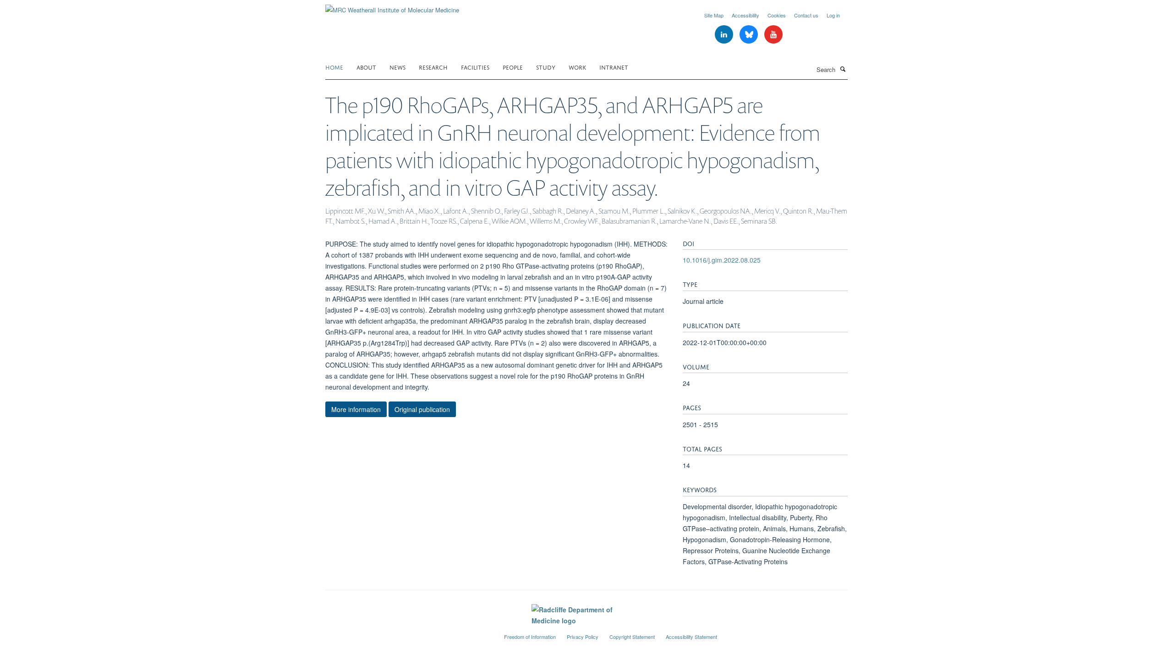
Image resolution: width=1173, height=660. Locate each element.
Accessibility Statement (691, 636)
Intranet (613, 66)
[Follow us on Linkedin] (725, 34)
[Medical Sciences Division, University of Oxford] (407, 633)
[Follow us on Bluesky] (750, 34)
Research (433, 66)
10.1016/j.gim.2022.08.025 (722, 259)
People (513, 66)
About (366, 66)
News (397, 66)
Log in (833, 15)
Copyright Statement (632, 636)
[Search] (843, 69)
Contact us (806, 15)
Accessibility (745, 15)
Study (545, 66)
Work (577, 66)
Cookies (776, 15)
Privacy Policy (582, 636)
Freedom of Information (530, 636)
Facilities (475, 66)
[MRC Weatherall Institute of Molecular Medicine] (392, 6)
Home (334, 66)
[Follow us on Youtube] (773, 34)
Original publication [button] (422, 409)
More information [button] (356, 409)
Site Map (714, 15)
